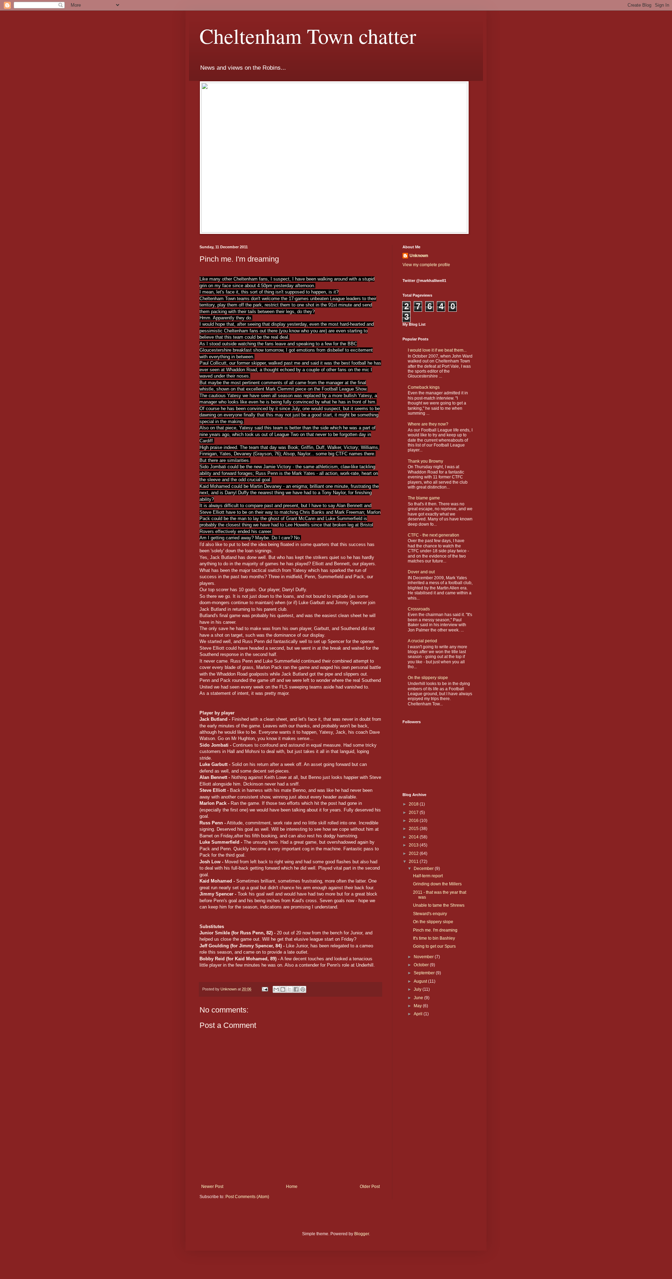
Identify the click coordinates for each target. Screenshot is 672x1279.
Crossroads (419, 609)
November (424, 956)
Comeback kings (424, 387)
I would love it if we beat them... (437, 350)
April (419, 1013)
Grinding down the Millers (437, 884)
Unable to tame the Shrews (438, 905)
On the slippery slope (428, 677)
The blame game (424, 498)
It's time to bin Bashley (434, 938)
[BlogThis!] (282, 989)
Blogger (361, 1233)
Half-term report (428, 875)
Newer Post (212, 1186)
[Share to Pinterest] (302, 989)
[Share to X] (289, 989)
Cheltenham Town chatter (308, 36)
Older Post (370, 1186)
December (424, 868)
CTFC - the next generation (433, 535)
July (418, 989)
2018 (414, 804)
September (425, 972)
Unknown (419, 255)
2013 (414, 845)
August (421, 981)
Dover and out (421, 571)
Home (292, 1186)
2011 (414, 861)
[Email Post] (264, 989)
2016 (414, 820)
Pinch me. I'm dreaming (435, 930)
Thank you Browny (425, 461)
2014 (414, 837)
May (418, 1005)
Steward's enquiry (430, 913)
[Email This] (276, 989)
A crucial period (422, 640)
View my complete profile (426, 264)
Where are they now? (428, 424)
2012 (414, 853)
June (419, 997)
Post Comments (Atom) (247, 1196)
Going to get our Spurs (434, 946)
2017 (414, 812)
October (422, 964)
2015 (414, 828)
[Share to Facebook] (296, 989)
